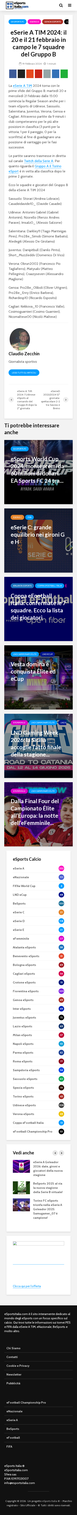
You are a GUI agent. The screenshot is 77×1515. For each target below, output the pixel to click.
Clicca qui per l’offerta (27, 1286)
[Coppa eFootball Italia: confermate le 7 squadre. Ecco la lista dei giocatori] (38, 609)
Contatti (12, 1357)
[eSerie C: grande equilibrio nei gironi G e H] (38, 540)
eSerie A (34, 21)
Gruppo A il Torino (48, 166)
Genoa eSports (52, 21)
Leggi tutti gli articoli (24, 372)
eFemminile (19, 722)
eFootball (13, 1437)
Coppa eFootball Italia (49, 585)
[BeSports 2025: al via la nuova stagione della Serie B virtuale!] (21, 1187)
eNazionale (14, 1411)
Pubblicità (13, 1383)
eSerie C (17, 517)
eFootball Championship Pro (26, 1402)
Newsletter (13, 1374)
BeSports (12, 1429)
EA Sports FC (17, 21)
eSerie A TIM (22, 86)
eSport (14, 171)
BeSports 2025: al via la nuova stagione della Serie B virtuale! (48, 1188)
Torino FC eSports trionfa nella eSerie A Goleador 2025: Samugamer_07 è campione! (47, 1209)
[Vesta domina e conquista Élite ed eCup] (38, 677)
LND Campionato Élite (25, 654)
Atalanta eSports (22, 585)
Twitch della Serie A (38, 161)
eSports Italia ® (51, 1501)
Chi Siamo (13, 1348)
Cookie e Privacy (18, 1366)
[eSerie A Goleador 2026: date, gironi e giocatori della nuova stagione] (21, 1166)
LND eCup (47, 654)
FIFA (29, 517)
